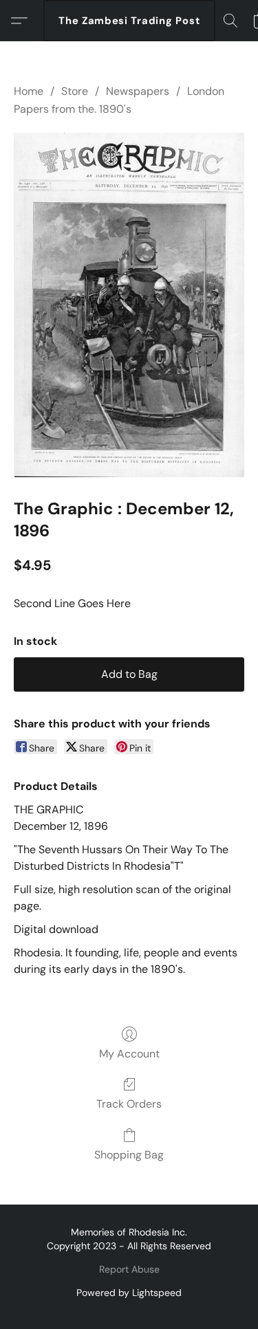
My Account (129, 1053)
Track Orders (129, 1104)
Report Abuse (129, 1269)
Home (28, 91)
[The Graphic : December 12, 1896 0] (129, 305)
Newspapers (137, 91)
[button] (129, 20)
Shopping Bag (129, 1154)
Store (74, 91)
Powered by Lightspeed (129, 1292)
